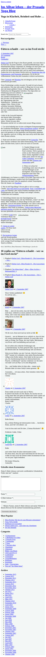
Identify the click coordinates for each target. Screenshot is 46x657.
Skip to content (6, 2)
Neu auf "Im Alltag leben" (14, 566)
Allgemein (8, 549)
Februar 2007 (9, 647)
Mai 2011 (8, 595)
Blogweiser (9, 23)
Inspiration (8, 562)
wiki (10, 215)
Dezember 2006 (10, 650)
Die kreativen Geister (10, 235)
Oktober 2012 (10, 589)
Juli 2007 (8, 637)
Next (3, 44)
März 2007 (9, 645)
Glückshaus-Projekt (14, 205)
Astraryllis (34, 140)
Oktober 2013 (10, 580)
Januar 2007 (9, 648)
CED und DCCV (11, 553)
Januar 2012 (9, 593)
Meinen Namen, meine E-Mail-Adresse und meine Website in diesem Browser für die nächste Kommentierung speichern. (23, 507)
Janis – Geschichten (12, 564)
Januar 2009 (9, 614)
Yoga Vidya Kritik (11, 522)
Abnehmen (9, 547)
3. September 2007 (7, 53)
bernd (7, 307)
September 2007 (10, 633)
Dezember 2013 (10, 578)
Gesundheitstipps (11, 558)
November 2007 (10, 629)
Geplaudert (4, 59)
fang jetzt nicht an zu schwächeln (18, 188)
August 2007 (9, 635)
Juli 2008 (8, 618)
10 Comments (5, 55)
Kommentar (5, 476)
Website (3, 502)
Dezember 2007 (10, 628)
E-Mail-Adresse (7, 498)
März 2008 (9, 624)
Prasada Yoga (9, 28)
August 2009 (9, 610)
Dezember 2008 (10, 616)
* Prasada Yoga (10, 539)
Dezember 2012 (10, 586)
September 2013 (10, 582)
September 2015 (10, 574)
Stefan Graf (5, 63)
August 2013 (9, 584)
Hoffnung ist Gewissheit (13, 524)
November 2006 (10, 652)
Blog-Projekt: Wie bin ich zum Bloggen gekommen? (23, 520)
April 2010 (9, 605)
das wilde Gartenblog (32, 157)
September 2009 (10, 609)
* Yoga (7, 543)
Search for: (4, 34)
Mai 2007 (8, 641)
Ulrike (7, 416)
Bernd (3, 57)
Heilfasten (8, 560)
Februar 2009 (9, 612)
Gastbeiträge (9, 555)
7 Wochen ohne (10, 545)
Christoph (8, 80)
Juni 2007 (8, 639)
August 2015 (9, 576)
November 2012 (10, 588)
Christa (7, 329)
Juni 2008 (8, 620)
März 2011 (8, 599)
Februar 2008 (9, 626)
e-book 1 (12, 25)
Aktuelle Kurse (10, 21)
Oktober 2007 (10, 631)
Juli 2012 (8, 591)
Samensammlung (28, 175)
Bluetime (18, 80)
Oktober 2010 (10, 601)
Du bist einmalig (10, 527)
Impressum (9, 27)
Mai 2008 (8, 622)
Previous (5, 42)
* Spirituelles (9, 541)
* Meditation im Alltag (12, 537)
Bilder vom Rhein (11, 551)
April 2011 (8, 597)
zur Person (8, 30)
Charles (7, 388)
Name (3, 494)
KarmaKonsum (6, 218)
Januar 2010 (9, 607)
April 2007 (9, 643)
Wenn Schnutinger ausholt (29, 128)
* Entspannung (10, 536)
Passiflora (18, 183)
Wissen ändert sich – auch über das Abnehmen (20, 526)
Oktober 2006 (10, 654)
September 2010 (10, 603)
